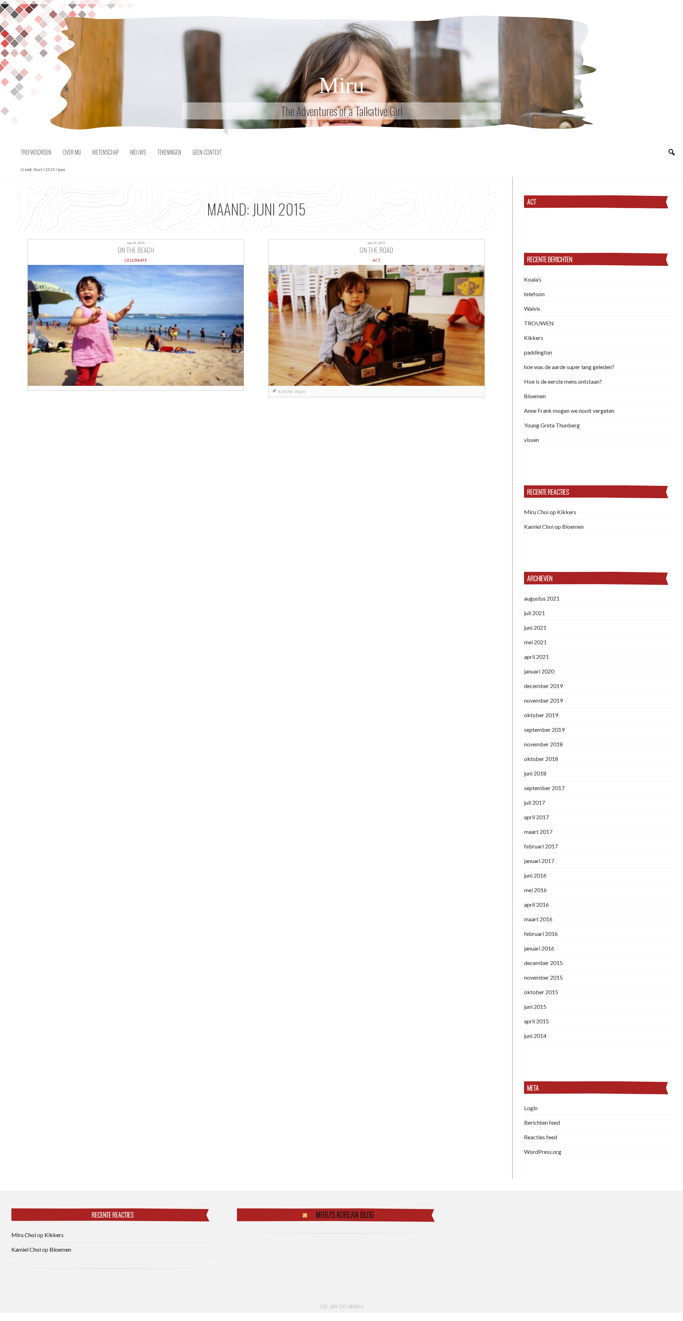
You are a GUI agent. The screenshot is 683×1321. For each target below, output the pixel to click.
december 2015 (543, 962)
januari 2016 (539, 948)
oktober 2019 (541, 715)
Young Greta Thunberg (552, 425)
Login (531, 1107)
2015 (50, 169)
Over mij (72, 152)
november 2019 (543, 700)
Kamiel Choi (539, 526)
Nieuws (138, 152)
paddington (538, 352)
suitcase (285, 391)
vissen (531, 439)
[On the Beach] (136, 325)
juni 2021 (535, 627)
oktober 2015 (541, 992)
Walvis (532, 308)
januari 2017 (539, 860)
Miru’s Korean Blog (345, 1214)
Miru (341, 85)
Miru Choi (536, 511)
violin (299, 391)
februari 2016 (541, 933)
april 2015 (536, 1021)
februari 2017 (541, 846)
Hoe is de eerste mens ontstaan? (563, 381)
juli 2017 (534, 802)
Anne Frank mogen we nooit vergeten (569, 410)
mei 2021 (535, 642)
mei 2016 (535, 889)
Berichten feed (542, 1122)
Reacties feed (540, 1137)
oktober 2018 (541, 758)
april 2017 (536, 817)
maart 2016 (538, 919)
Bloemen (535, 396)
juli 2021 (534, 612)
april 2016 (536, 904)
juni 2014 (535, 1035)
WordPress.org (542, 1151)
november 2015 (543, 977)
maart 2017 (538, 831)
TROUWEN (539, 323)
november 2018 (543, 744)
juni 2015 (535, 1006)
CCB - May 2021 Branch (341, 1306)
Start (37, 169)
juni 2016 (535, 875)
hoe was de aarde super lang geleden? (569, 366)
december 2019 (543, 685)
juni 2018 (535, 773)
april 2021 (536, 656)
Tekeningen (169, 152)
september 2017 (544, 787)
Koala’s (532, 279)
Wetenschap (105, 152)
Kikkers (533, 337)
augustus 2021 (542, 598)
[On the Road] (377, 325)
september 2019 (544, 729)
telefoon (534, 294)
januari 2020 (539, 671)
